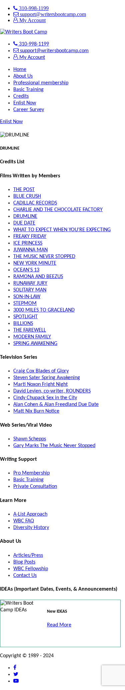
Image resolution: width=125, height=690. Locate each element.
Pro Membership (31, 473)
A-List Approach (30, 514)
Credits (21, 96)
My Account (32, 20)
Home (19, 69)
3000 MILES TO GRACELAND (44, 310)
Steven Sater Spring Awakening (46, 377)
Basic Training (28, 89)
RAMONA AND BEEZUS (38, 276)
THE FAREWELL (29, 330)
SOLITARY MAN (29, 290)
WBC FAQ (23, 521)
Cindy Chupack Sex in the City (45, 398)
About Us (23, 76)
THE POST (24, 189)
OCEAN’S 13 (26, 270)
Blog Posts (24, 562)
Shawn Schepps (29, 439)
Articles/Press (28, 555)
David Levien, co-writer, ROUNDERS (52, 391)
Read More (59, 625)
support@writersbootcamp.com (52, 14)
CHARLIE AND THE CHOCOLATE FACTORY (58, 209)
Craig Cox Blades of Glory (41, 371)
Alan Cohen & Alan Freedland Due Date (56, 404)
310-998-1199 (33, 8)
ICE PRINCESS (27, 243)
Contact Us (25, 575)
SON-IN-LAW (26, 296)
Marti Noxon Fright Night (40, 384)
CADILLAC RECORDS (35, 203)
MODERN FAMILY (32, 337)
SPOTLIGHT (25, 317)
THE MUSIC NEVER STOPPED (44, 256)
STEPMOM (25, 303)
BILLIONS (23, 323)
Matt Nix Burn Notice (36, 411)
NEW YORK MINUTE (34, 263)
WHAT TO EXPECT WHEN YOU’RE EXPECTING (62, 230)
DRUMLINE (25, 216)
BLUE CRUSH (27, 196)
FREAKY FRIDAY (29, 236)
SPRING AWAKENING (35, 343)
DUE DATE (24, 223)
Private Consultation (35, 486)
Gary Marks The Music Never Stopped (54, 445)
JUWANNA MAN (30, 250)
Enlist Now (24, 103)
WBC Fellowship (30, 569)
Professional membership (40, 83)
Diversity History (31, 527)
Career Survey (28, 109)
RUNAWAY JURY (30, 283)
